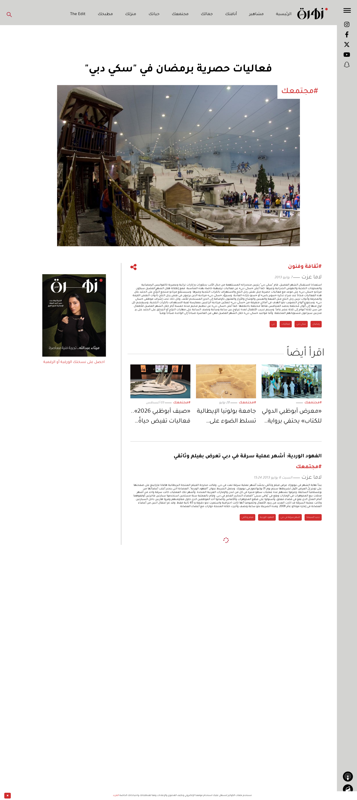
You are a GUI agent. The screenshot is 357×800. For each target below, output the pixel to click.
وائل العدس (307, 581)
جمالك (207, 14)
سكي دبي (301, 324)
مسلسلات (272, 671)
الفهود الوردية (267, 517)
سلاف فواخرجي (312, 671)
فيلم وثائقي (247, 517)
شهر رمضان (253, 671)
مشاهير (256, 14)
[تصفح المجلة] (348, 789)
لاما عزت (311, 278)
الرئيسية (284, 14)
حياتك (154, 14)
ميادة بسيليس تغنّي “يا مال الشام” (293, 660)
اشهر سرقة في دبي (290, 517)
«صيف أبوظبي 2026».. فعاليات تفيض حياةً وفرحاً (160, 417)
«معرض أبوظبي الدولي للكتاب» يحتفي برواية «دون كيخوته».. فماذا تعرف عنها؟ (292, 417)
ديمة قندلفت (291, 671)
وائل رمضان (234, 671)
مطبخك (105, 14)
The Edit (78, 14)
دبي (273, 324)
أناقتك (231, 14)
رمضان (316, 324)
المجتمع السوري (213, 671)
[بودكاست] (348, 777)
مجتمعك (180, 14)
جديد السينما (313, 517)
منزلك (130, 14)
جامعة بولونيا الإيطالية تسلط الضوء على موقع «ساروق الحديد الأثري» (226, 417)
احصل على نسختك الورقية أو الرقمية (74, 362)
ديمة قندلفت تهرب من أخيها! (298, 651)
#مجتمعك (313, 403)
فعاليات (286, 324)
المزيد (116, 795)
